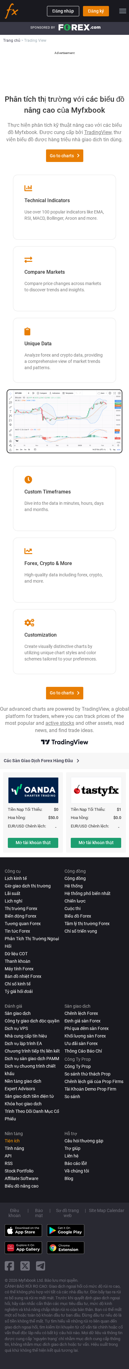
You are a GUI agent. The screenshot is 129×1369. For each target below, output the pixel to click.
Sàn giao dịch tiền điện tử (29, 1096)
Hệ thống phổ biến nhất (87, 893)
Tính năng (14, 1148)
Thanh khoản (17, 961)
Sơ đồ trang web (67, 1213)
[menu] (122, 11)
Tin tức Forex (17, 931)
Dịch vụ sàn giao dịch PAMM (32, 1058)
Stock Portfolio (19, 1170)
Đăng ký (96, 10)
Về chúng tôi (76, 1170)
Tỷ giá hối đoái (19, 991)
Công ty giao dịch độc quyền (32, 1020)
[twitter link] (25, 1265)
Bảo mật (39, 1213)
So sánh (72, 1096)
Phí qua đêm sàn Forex (86, 1028)
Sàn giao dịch (18, 1013)
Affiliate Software (21, 1178)
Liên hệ (71, 1155)
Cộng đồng (75, 878)
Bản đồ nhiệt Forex (23, 976)
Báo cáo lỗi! (75, 1163)
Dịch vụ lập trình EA (23, 1043)
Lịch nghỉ (13, 900)
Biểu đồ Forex (77, 916)
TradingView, (98, 132)
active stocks (59, 723)
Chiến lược (74, 900)
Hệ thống (73, 885)
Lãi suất (12, 893)
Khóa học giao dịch (23, 1103)
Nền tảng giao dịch (23, 1081)
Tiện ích (12, 1140)
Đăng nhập (63, 10)
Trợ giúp (72, 1148)
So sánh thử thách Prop (87, 1073)
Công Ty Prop (77, 1066)
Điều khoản (14, 1213)
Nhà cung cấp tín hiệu (26, 1035)
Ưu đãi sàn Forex (81, 1043)
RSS (9, 1163)
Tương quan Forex (23, 923)
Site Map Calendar (106, 1210)
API (8, 1155)
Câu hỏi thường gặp (83, 1140)
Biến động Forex (20, 916)
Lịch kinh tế (16, 878)
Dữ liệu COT (16, 953)
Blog (68, 1178)
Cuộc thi (72, 908)
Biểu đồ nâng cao (22, 1185)
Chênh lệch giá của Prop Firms (93, 1081)
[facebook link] (9, 1265)
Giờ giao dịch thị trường (28, 885)
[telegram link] (40, 1265)
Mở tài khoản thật (33, 842)
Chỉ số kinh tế (18, 983)
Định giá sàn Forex (82, 1020)
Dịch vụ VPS (16, 1028)
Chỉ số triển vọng (80, 931)
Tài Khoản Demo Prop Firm (90, 1088)
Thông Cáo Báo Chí (83, 1051)
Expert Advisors (20, 1088)
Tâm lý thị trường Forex (87, 923)
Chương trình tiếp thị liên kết (32, 1051)
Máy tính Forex (19, 968)
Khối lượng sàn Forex (85, 1035)
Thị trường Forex (21, 908)
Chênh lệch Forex (81, 1013)
